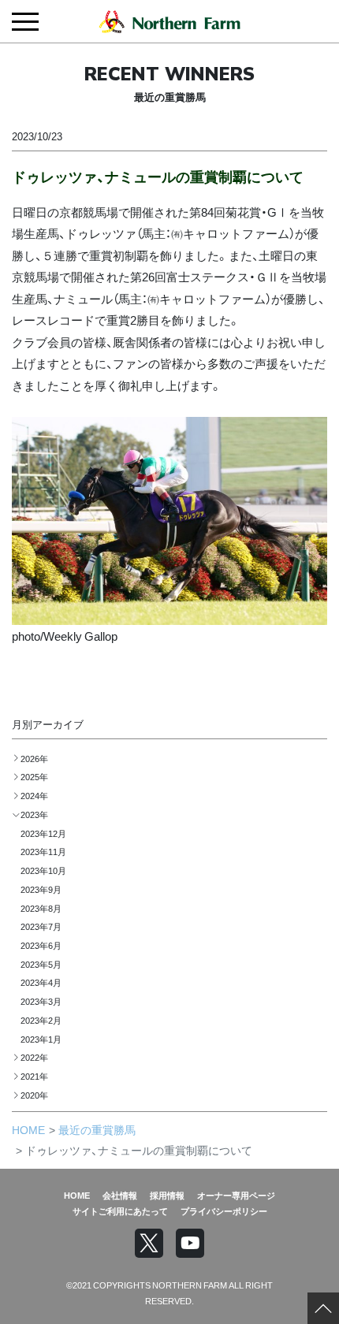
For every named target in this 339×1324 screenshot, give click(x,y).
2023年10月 (43, 870)
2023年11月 (43, 851)
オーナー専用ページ (236, 1194)
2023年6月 (40, 945)
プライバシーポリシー (224, 1210)
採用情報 (167, 1194)
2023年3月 (40, 1001)
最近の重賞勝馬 (97, 1129)
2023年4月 (40, 982)
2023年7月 (40, 926)
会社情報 (119, 1194)
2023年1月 (40, 1038)
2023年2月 (40, 1019)
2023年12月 (43, 833)
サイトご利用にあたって (120, 1210)
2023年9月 (40, 889)
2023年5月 (40, 964)
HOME (28, 1129)
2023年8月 (40, 908)
